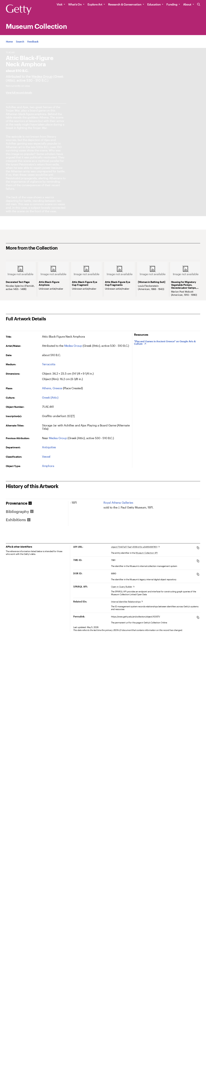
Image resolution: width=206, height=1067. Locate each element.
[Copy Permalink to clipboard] (198, 617)
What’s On (75, 4)
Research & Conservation (124, 4)
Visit (59, 4)
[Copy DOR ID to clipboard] (198, 574)
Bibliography (17, 511)
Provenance (16, 503)
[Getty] (19, 10)
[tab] (37, 503)
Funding (171, 4)
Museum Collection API (147, 553)
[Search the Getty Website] (198, 4)
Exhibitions (16, 519)
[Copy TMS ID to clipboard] (198, 561)
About (187, 4)
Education (154, 4)
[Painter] (42, 76)
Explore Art (95, 4)
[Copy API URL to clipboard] (198, 548)
